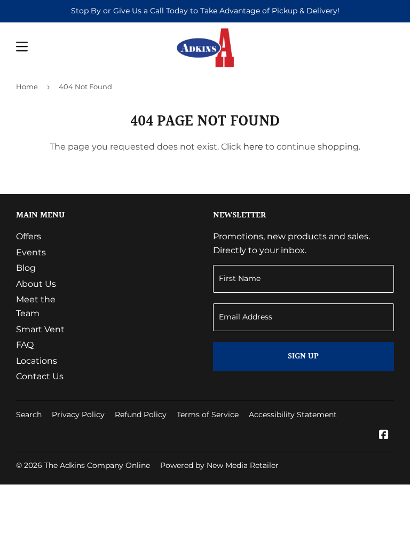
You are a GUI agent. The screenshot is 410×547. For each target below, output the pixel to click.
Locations (36, 361)
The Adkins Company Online (97, 465)
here (253, 147)
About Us (36, 284)
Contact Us (40, 376)
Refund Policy (141, 414)
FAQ (25, 345)
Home (27, 86)
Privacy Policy (78, 414)
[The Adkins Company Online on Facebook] (384, 436)
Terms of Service (208, 414)
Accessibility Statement (293, 414)
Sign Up (303, 356)
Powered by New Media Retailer (219, 465)
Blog (26, 268)
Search (29, 414)
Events (31, 252)
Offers (28, 236)
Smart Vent (40, 329)
